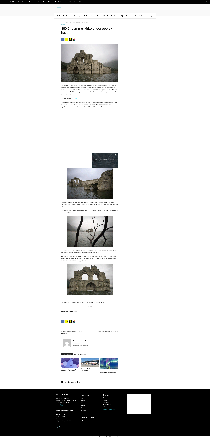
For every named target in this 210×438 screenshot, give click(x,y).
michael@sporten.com (62, 405)
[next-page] (65, 376)
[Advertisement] (135, 37)
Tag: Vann (74, 98)
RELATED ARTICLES (67, 354)
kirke (67, 311)
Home (62, 22)
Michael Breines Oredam (69, 35)
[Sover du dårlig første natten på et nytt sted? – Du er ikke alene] (70, 363)
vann (76, 311)
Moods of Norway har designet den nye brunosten (71, 332)
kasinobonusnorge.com (109, 409)
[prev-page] (62, 376)
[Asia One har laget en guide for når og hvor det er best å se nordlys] (109, 363)
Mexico (71, 311)
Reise (67, 22)
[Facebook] (203, 2)
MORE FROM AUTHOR (80, 354)
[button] (151, 15)
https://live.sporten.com (70, 39)
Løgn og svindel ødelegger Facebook (108, 331)
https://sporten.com (66, 39)
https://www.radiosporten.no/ (74, 39)
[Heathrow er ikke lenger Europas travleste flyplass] (90, 362)
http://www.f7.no (76, 343)
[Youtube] (206, 2)
